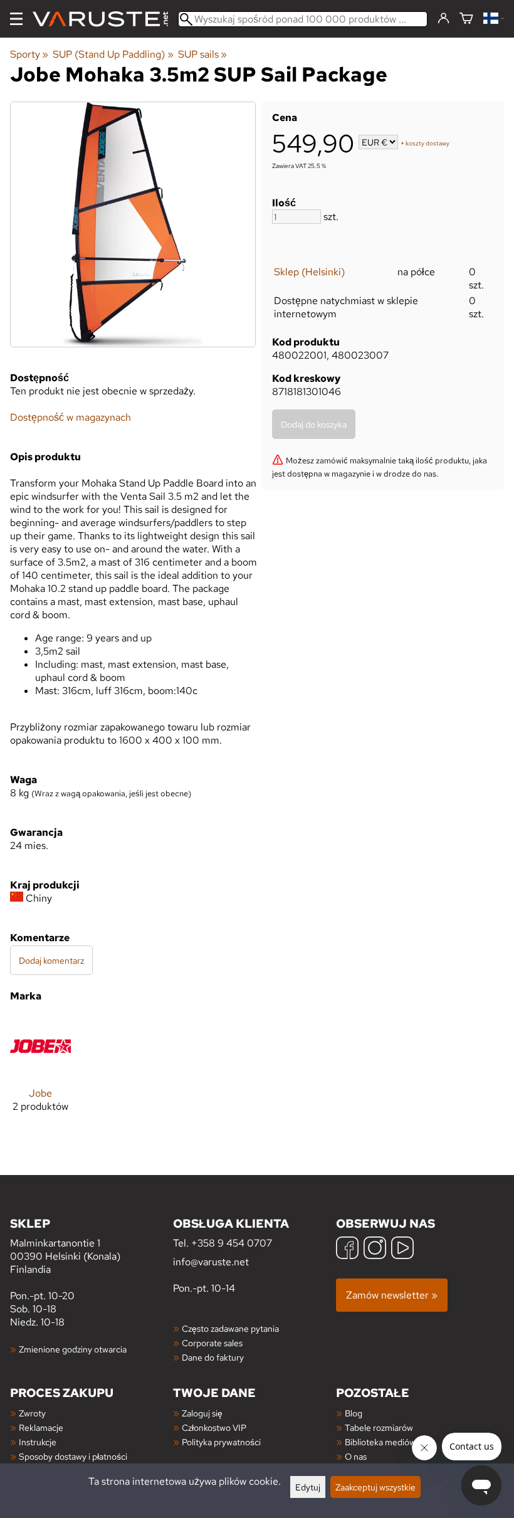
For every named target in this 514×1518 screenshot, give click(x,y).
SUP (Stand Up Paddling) (113, 54)
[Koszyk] (466, 19)
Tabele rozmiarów (379, 1427)
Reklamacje (41, 1427)
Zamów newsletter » (392, 1295)
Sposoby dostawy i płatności (73, 1456)
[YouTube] (402, 1249)
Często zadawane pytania (230, 1328)
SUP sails (202, 54)
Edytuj (307, 1487)
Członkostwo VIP (214, 1427)
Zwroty (32, 1413)
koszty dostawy (427, 143)
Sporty (29, 54)
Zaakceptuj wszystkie (375, 1487)
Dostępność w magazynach (70, 417)
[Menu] (16, 19)
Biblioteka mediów (380, 1442)
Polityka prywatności (221, 1442)
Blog (353, 1413)
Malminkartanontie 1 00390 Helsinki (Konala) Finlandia (65, 1245)
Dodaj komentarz (51, 960)
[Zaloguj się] (443, 18)
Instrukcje (37, 1442)
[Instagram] (375, 1249)
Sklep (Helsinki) (309, 271)
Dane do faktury (213, 1357)
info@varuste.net (211, 1261)
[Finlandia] (493, 19)
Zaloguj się (202, 1413)
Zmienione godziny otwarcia (73, 1349)
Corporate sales (212, 1343)
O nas (356, 1456)
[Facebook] (347, 1249)
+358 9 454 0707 (231, 1243)
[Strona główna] (105, 19)
